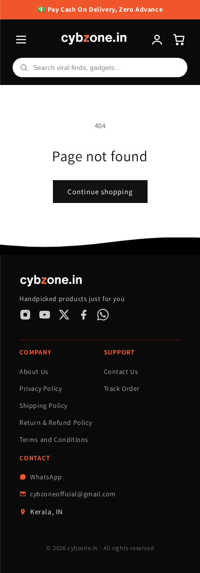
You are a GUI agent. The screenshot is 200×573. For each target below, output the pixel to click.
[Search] (23, 67)
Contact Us (121, 371)
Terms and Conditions (53, 439)
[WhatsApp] (103, 314)
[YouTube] (44, 314)
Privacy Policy (40, 388)
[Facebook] (83, 314)
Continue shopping (100, 191)
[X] (64, 314)
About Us (34, 371)
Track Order (122, 388)
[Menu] (21, 39)
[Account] (157, 39)
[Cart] (178, 39)
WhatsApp (46, 476)
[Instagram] (25, 314)
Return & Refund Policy (55, 422)
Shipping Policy (43, 405)
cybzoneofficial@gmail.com (73, 493)
